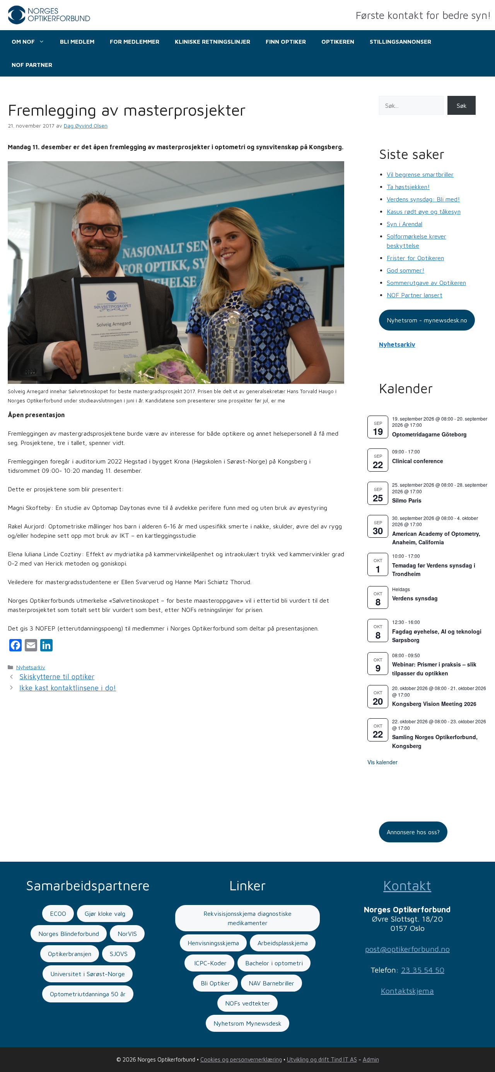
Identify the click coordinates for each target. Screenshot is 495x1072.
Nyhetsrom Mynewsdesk (247, 1023)
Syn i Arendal (404, 223)
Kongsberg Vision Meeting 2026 (434, 703)
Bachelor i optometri (274, 963)
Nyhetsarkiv (30, 667)
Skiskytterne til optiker (56, 676)
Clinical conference (417, 461)
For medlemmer (134, 41)
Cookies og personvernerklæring (241, 1059)
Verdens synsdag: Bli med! (423, 199)
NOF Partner (32, 64)
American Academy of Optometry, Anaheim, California (436, 538)
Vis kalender (382, 762)
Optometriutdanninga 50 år (88, 993)
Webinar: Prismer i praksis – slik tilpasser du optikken (434, 668)
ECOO (58, 913)
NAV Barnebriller (271, 983)
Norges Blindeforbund (68, 933)
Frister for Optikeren (415, 257)
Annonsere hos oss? (413, 831)
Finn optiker (286, 41)
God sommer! (405, 270)
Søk (462, 105)
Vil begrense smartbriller (420, 174)
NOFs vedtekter (247, 1003)
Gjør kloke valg (105, 913)
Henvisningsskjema (213, 942)
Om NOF (23, 41)
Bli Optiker (215, 983)
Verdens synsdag (415, 598)
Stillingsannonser (400, 41)
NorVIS (127, 933)
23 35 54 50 (422, 969)
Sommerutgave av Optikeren (426, 282)
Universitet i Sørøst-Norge (87, 973)
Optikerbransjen (69, 953)
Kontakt (407, 885)
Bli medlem (77, 41)
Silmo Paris (407, 500)
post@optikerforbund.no (407, 948)
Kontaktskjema (407, 990)
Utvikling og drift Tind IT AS (322, 1059)
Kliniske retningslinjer (212, 41)
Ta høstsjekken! (408, 186)
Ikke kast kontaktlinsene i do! (67, 687)
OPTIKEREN (337, 41)
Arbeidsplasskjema (283, 942)
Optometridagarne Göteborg (429, 434)
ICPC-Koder (209, 963)
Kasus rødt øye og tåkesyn (424, 211)
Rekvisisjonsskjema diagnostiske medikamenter (247, 918)
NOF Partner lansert (414, 294)
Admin (371, 1059)
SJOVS (119, 953)
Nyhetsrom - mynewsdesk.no (427, 320)
